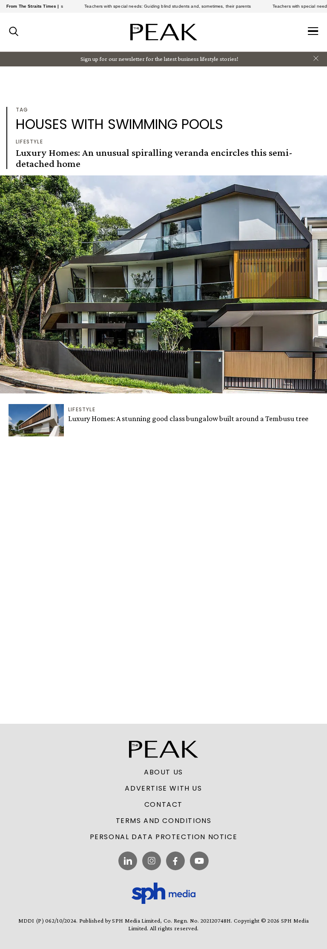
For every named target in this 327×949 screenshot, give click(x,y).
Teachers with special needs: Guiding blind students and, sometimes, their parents (149, 6)
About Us (163, 772)
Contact (163, 805)
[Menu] (313, 32)
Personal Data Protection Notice (164, 837)
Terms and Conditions (164, 821)
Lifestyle (29, 141)
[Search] (14, 32)
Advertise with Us (163, 788)
